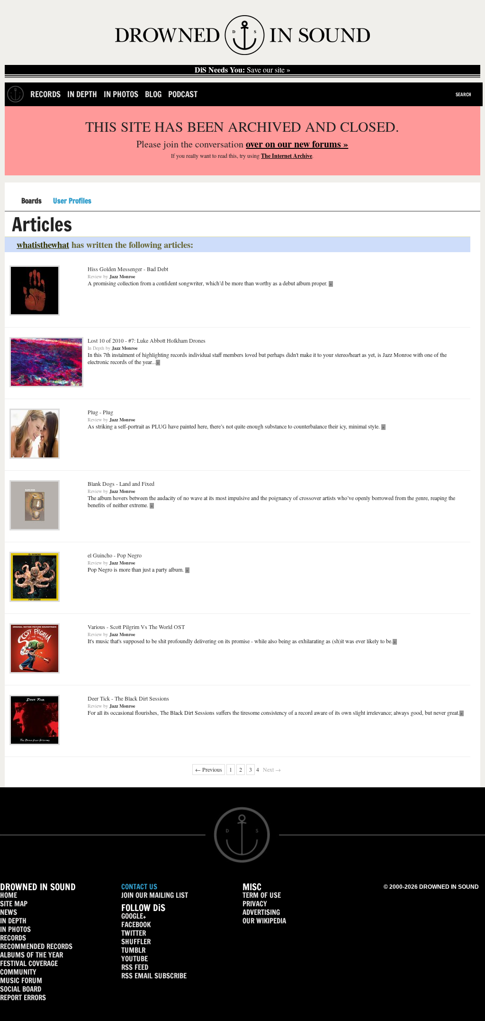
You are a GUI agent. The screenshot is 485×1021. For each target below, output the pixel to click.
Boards (31, 201)
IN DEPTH (13, 921)
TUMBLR (133, 950)
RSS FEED (134, 967)
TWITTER (133, 933)
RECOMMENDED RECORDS (36, 946)
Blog (153, 94)
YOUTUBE (134, 959)
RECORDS (13, 938)
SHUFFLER (136, 942)
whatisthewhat (43, 244)
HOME (8, 895)
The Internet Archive (286, 156)
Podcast (183, 94)
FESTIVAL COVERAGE (29, 963)
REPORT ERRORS (23, 998)
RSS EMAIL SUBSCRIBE (154, 976)
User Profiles (72, 201)
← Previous (208, 769)
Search (463, 94)
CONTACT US (139, 887)
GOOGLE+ (133, 916)
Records (45, 94)
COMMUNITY (18, 972)
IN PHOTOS (15, 929)
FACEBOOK (136, 925)
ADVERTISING (261, 912)
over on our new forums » (297, 144)
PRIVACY (254, 904)
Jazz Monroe (122, 276)
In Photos (121, 94)
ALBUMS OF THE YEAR (31, 955)
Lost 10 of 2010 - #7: (147, 340)
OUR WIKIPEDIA (264, 921)
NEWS (8, 912)
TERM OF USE (261, 895)
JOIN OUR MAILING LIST (154, 895)
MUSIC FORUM (21, 980)
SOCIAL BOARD (20, 989)
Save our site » (242, 69)
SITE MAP (13, 904)
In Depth (82, 94)
